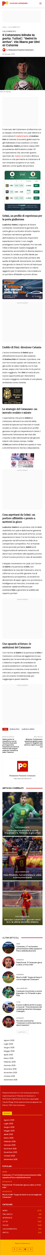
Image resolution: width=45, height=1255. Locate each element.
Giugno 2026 (9, 1047)
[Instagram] (20, 1249)
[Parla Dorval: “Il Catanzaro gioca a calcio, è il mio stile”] (8, 962)
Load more (21, 1032)
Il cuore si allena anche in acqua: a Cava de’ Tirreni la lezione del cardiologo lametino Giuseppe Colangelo (29, 1008)
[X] (31, 1249)
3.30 (16, 185)
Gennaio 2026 (9, 1065)
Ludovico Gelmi (28, 729)
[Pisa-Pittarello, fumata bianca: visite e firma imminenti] (22, 859)
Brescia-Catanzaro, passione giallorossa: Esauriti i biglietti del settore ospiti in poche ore (33, 743)
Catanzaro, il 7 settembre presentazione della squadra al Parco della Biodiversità (29, 948)
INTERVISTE (20, 960)
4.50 (21, 185)
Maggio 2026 (9, 1051)
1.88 (11, 192)
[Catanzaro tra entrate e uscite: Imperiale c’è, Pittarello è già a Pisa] (22, 814)
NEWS (18, 944)
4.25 (21, 192)
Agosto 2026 (9, 1040)
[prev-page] (3, 929)
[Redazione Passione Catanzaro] (4, 49)
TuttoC (17, 156)
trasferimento (22, 136)
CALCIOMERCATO (14, 27)
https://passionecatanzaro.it (22, 778)
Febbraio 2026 (10, 1062)
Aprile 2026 (8, 1055)
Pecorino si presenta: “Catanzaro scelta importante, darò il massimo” (29, 1023)
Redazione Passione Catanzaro (21, 50)
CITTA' (18, 1002)
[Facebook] (14, 1249)
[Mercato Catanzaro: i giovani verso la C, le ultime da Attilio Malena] (22, 903)
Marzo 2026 (8, 1058)
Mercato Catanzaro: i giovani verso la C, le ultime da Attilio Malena (22, 920)
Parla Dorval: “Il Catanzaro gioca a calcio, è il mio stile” (29, 963)
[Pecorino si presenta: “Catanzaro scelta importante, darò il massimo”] (8, 1022)
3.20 (16, 192)
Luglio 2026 (8, 1044)
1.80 (11, 185)
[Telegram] (25, 1249)
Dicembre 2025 (10, 1069)
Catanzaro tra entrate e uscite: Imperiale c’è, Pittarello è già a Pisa (22, 831)
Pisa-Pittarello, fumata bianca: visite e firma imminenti (22, 876)
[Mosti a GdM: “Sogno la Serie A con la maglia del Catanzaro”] (8, 977)
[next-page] (7, 929)
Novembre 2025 (10, 1072)
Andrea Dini (14, 729)
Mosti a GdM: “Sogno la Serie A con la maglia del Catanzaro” (29, 978)
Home (4, 27)
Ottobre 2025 (9, 1076)
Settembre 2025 (10, 1080)
